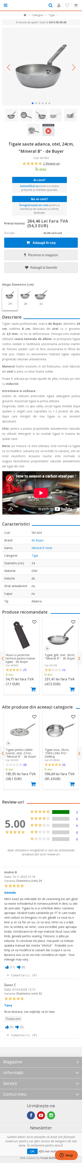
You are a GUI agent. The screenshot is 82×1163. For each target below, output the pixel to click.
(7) (24, 670)
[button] (8, 67)
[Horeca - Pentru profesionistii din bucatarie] (21, 5)
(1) (63, 670)
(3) (63, 765)
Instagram (51, 1115)
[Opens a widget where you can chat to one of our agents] (66, 1155)
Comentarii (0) (24, 975)
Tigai (35, 555)
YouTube (41, 1115)
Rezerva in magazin (43, 255)
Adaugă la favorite (43, 267)
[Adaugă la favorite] (34, 622)
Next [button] (79, 658)
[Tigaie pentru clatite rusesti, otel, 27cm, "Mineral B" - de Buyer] (22, 730)
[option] (21, 656)
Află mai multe (48, 1151)
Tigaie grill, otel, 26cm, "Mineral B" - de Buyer (60, 656)
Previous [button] (2, 658)
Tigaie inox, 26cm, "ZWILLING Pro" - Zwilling (57, 753)
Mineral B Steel (42, 548)
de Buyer (38, 540)
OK (32, 1151)
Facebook (31, 1115)
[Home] (25, 16)
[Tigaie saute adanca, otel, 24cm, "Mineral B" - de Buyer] (41, 66)
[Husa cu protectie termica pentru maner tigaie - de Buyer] (22, 635)
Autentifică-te (29, 186)
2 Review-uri (51, 163)
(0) (24, 765)
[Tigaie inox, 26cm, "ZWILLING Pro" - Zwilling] (61, 730)
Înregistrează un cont (33, 205)
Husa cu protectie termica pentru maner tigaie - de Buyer (20, 658)
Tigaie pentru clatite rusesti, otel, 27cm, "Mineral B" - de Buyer (21, 753)
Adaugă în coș (44, 243)
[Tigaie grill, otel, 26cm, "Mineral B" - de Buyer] (61, 635)
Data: (8, 877)
